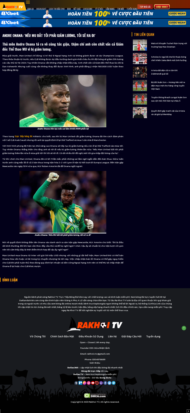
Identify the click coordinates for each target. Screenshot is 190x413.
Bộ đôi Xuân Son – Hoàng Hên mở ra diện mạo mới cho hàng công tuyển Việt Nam (168, 86)
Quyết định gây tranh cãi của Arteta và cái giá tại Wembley (168, 112)
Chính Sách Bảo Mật (62, 336)
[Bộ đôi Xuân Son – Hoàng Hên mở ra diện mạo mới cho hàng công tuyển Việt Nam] (140, 85)
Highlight (41, 8)
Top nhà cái (145, 6)
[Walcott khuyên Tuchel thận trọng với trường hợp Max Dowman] (140, 44)
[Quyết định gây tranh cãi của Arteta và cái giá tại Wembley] (140, 112)
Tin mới (120, 8)
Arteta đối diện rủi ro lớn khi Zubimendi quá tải (164, 72)
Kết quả (76, 8)
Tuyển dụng (132, 8)
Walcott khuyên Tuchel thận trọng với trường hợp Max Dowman (169, 45)
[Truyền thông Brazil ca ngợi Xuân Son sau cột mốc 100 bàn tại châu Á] (140, 98)
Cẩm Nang (110, 8)
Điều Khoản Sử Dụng (91, 336)
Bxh (69, 8)
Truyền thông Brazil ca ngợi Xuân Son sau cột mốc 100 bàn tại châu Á (169, 99)
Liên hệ (112, 336)
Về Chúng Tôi (38, 336)
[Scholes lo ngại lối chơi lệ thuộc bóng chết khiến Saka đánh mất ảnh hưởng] (140, 58)
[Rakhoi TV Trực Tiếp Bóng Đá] (12, 6)
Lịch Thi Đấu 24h (57, 8)
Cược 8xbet (162, 6)
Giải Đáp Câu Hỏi (131, 336)
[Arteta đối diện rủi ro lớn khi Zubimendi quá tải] (140, 71)
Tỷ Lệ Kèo (99, 8)
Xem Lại (30, 8)
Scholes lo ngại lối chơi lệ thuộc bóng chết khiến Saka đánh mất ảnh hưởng (168, 58)
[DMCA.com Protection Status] (95, 395)
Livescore (87, 8)
